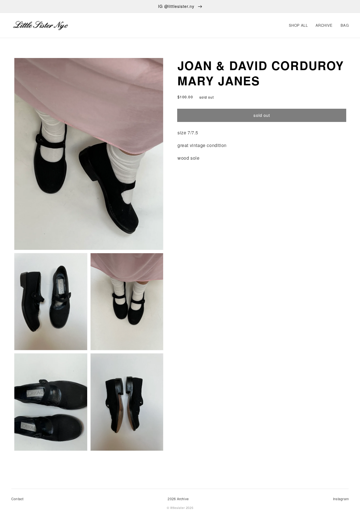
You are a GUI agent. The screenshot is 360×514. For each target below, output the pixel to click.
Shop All (298, 25)
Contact (17, 498)
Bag (345, 25)
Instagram (341, 498)
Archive (324, 25)
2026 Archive (178, 498)
